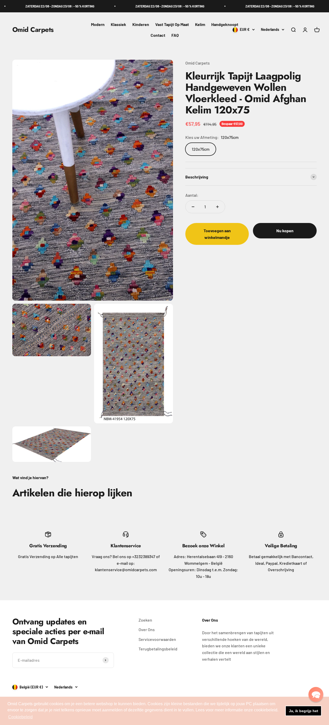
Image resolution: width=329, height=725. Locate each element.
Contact (158, 35)
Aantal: (191, 194)
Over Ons (147, 629)
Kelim (200, 24)
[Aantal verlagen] (193, 207)
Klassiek (118, 24)
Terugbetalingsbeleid (158, 648)
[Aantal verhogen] (217, 207)
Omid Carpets (197, 62)
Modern (98, 24)
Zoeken (145, 619)
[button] (315, 694)
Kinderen (140, 24)
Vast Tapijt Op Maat (172, 24)
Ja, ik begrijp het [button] (303, 711)
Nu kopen (285, 230)
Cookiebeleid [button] (20, 717)
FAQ (175, 35)
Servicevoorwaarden (157, 639)
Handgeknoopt (224, 24)
